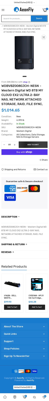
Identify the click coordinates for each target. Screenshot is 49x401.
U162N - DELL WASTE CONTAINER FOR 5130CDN (11, 297)
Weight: (5, 120)
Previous (4, 294)
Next (44, 294)
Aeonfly (20, 378)
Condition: (6, 116)
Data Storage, (38, 134)
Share (45, 160)
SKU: (3, 127)
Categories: (7, 135)
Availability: (7, 124)
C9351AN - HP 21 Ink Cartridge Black (36, 297)
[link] (5, 397)
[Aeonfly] (23, 10)
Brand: (4, 131)
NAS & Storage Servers (27, 137)
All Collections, (23, 134)
